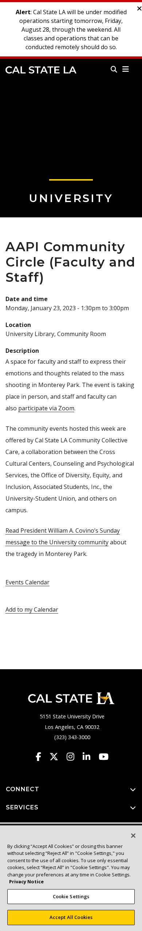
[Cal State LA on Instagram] (74, 756)
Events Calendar (27, 582)
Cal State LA (40, 70)
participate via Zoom (46, 408)
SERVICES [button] (22, 807)
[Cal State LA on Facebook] (42, 756)
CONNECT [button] (22, 789)
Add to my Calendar (31, 609)
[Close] (133, 836)
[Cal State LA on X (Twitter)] (57, 756)
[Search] (114, 69)
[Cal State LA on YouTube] (104, 756)
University (71, 198)
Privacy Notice (26, 881)
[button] (125, 69)
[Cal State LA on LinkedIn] (90, 756)
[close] (139, 8)
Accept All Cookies (71, 917)
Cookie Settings (71, 896)
